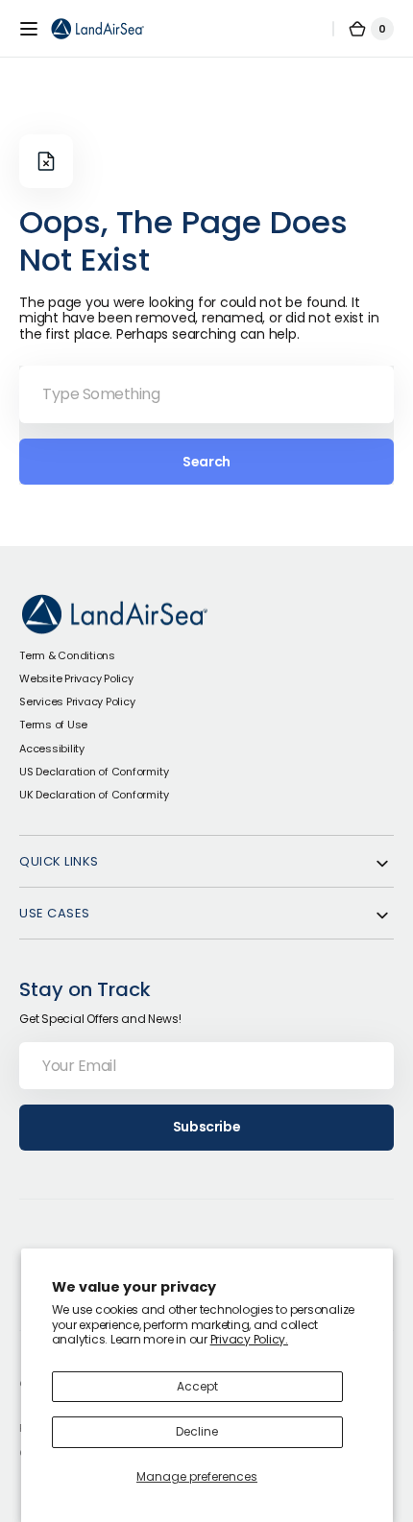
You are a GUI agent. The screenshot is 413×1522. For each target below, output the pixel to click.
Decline (197, 1431)
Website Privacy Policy (76, 678)
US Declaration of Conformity (93, 771)
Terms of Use (53, 724)
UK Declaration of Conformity (93, 794)
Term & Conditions (67, 655)
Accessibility (52, 748)
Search (206, 461)
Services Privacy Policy (76, 701)
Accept (197, 1386)
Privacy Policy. (249, 1339)
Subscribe (206, 1126)
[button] (29, 29)
